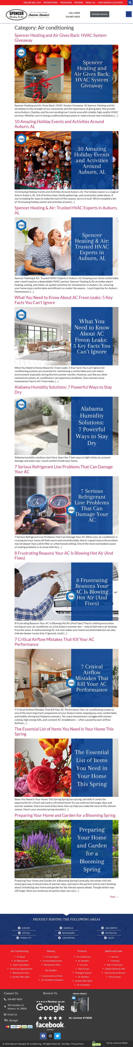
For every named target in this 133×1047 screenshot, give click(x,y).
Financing (66, 2)
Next (114, 896)
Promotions (50, 2)
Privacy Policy (77, 1043)
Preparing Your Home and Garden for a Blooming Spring (65, 815)
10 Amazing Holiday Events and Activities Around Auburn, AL (59, 124)
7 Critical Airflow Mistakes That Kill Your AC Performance (54, 642)
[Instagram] (50, 1036)
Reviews (78, 2)
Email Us (90, 2)
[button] (130, 2)
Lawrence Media (120, 1043)
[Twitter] (57, 1036)
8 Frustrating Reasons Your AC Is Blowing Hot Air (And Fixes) (64, 555)
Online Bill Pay (32, 2)
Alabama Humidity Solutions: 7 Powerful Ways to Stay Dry (63, 389)
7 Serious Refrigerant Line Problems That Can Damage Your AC (64, 469)
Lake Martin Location (110, 2)
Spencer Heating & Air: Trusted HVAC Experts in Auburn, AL (66, 210)
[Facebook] (43, 1036)
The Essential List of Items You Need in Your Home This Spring (64, 731)
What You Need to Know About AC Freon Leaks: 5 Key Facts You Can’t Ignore (64, 300)
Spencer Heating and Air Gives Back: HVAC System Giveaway (60, 38)
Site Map (65, 1043)
